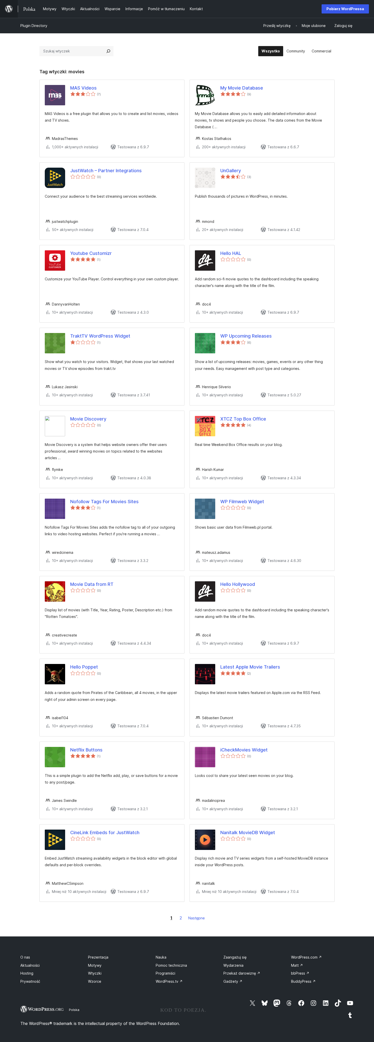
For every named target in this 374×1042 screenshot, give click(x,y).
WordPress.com (306, 957)
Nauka (161, 957)
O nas (25, 957)
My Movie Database (241, 88)
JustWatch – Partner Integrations (106, 170)
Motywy (95, 965)
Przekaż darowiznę (241, 973)
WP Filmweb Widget (242, 501)
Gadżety (232, 981)
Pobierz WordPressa (345, 9)
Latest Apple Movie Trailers (250, 667)
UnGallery (230, 170)
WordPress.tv (169, 981)
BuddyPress (303, 981)
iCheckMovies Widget (244, 749)
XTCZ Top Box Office (243, 419)
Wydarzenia (233, 965)
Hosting (26, 973)
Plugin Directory (33, 25)
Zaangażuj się (235, 957)
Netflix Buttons (86, 749)
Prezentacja (98, 957)
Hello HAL (230, 253)
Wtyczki (95, 973)
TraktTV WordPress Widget (100, 336)
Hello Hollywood (237, 584)
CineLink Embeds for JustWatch (104, 832)
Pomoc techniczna (171, 965)
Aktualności (30, 965)
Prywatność (30, 981)
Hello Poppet (84, 667)
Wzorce (94, 981)
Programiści (165, 973)
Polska (74, 1010)
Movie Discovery (88, 419)
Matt (297, 965)
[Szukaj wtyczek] (108, 51)
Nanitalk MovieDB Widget (247, 832)
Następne (196, 918)
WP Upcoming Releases (246, 336)
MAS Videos (83, 88)
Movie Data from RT (91, 584)
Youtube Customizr (91, 253)
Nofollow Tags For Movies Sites (104, 501)
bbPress (300, 973)
